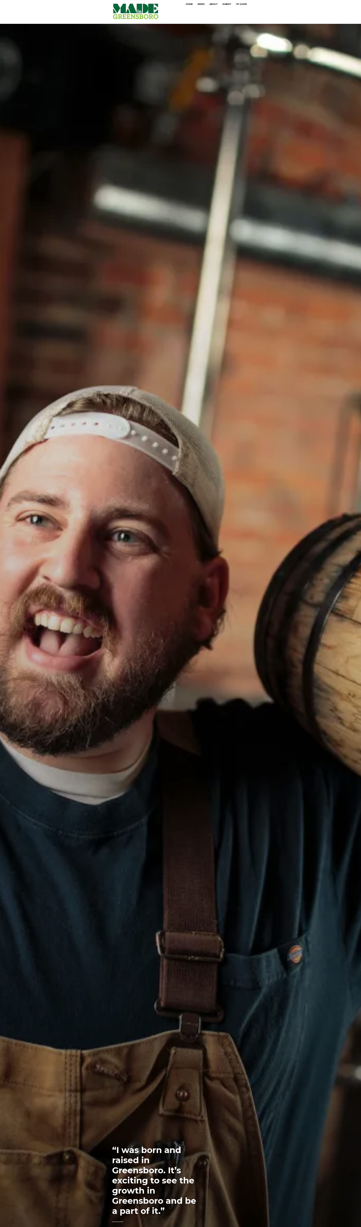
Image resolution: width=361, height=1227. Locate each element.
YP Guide (241, 4)
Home (189, 4)
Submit (226, 4)
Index (201, 4)
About (213, 4)
